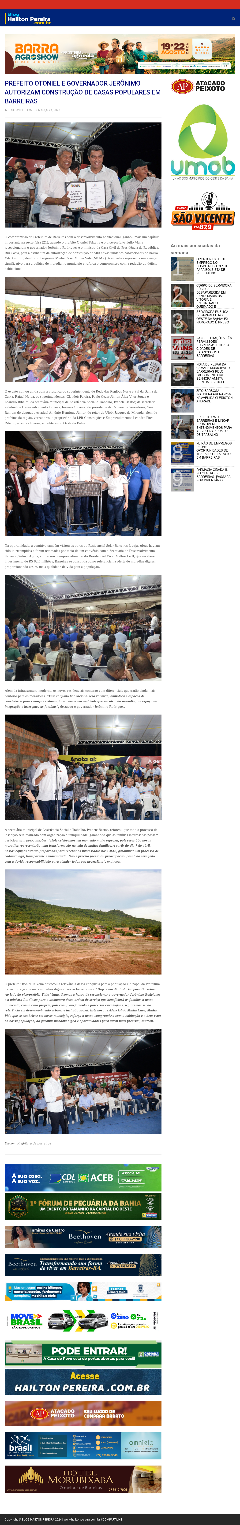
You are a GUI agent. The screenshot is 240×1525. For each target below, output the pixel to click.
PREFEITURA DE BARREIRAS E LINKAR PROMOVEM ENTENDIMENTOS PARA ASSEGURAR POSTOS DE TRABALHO (214, 425)
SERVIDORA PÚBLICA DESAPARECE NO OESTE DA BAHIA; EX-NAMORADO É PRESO (212, 317)
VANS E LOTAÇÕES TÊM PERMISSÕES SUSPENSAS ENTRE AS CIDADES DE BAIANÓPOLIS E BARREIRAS (214, 347)
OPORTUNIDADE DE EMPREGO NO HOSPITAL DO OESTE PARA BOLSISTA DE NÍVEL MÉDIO (212, 266)
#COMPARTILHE (111, 1519)
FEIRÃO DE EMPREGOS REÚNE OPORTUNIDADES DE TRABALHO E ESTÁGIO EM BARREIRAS (214, 450)
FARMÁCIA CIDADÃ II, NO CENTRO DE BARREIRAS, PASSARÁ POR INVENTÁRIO (213, 475)
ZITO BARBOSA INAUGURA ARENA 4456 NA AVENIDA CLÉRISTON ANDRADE (214, 396)
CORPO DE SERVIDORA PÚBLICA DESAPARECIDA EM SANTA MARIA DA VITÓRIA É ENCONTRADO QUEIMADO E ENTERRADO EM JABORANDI (201, 298)
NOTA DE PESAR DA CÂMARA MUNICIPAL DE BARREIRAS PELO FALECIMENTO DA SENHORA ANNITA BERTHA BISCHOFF (214, 373)
